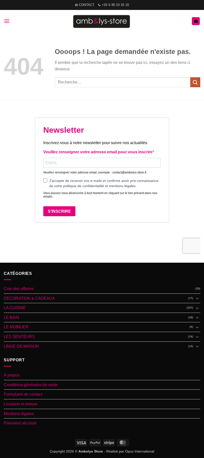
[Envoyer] (195, 82)
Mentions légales (19, 414)
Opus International (139, 451)
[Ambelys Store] (102, 21)
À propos (12, 375)
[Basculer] (197, 298)
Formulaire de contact (23, 394)
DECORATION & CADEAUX (29, 298)
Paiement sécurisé (20, 423)
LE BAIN (11, 317)
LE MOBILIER (16, 327)
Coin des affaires (19, 289)
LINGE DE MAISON (21, 346)
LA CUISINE (15, 308)
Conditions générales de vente (31, 385)
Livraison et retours (20, 404)
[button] (7, 21)
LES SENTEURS (19, 336)
